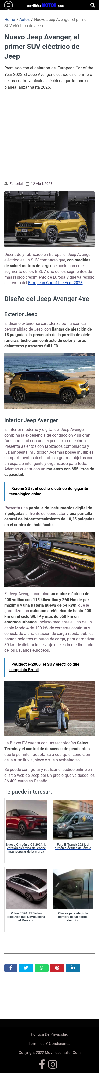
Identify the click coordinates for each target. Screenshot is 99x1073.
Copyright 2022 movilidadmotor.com (50, 1052)
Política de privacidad (49, 1034)
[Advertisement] (49, 135)
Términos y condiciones (49, 1043)
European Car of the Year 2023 (55, 282)
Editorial (16, 184)
